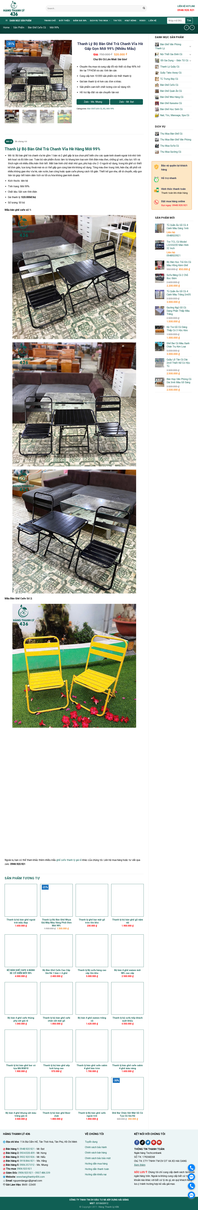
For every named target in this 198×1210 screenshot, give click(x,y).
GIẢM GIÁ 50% (80, 20)
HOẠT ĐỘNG (130, 20)
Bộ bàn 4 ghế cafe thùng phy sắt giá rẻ (21, 1019)
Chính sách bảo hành (96, 1147)
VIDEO (142, 20)
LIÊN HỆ (152, 20)
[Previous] (10, 73)
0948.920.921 (27, 1148)
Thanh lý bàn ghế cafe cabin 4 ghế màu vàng (127, 1067)
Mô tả (9, 141)
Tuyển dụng (91, 1141)
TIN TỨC (117, 20)
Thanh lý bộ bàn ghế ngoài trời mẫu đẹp (20, 921)
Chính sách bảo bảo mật (98, 1158)
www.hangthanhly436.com (30, 1176)
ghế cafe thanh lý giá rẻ (69, 860)
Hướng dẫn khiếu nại (95, 1174)
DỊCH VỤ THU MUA (99, 20)
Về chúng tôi (21, 141)
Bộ (104, 108)
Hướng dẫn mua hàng (96, 1163)
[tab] (9, 141)
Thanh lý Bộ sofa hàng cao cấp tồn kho (92, 972)
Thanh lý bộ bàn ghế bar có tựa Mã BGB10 (21, 1067)
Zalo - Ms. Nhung (93, 101)
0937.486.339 (42, 1172)
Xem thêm (139, 1164)
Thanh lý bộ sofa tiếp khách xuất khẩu (127, 1019)
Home (6, 27)
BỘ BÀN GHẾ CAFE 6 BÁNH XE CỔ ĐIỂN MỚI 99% (21, 972)
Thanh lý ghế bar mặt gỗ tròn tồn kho (92, 921)
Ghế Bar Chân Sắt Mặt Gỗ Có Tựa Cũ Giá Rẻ (127, 1114)
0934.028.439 (27, 1152)
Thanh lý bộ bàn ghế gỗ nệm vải (127, 921)
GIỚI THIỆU (64, 20)
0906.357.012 (27, 1164)
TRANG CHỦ (50, 20)
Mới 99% (54, 27)
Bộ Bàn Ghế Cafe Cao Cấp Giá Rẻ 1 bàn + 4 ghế (56, 972)
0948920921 (174, 235)
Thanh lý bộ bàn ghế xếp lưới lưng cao (56, 1067)
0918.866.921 (27, 1160)
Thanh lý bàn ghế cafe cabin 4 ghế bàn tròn (92, 1067)
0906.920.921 (24, 1168)
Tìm (189, 20)
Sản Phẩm (18, 27)
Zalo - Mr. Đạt (126, 101)
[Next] (66, 73)
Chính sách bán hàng (96, 1152)
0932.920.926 (27, 1156)
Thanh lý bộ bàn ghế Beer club (56, 1114)
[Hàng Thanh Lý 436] (22, 8)
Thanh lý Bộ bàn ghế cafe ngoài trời (92, 1114)
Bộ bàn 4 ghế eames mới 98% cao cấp (127, 972)
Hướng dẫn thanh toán (97, 1169)
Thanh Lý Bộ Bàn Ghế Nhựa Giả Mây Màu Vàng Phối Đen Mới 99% (56, 922)
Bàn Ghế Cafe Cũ (37, 27)
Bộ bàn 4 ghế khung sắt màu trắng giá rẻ (21, 1114)
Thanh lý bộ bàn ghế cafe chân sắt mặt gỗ (56, 1019)
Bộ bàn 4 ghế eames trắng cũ (92, 1019)
